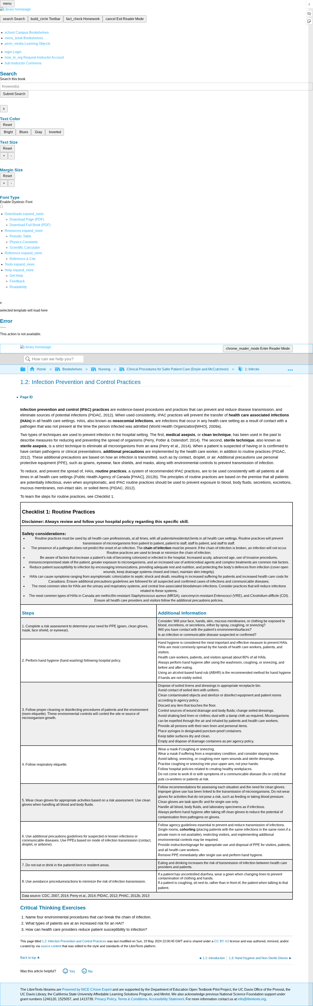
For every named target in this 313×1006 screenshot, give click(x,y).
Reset (7, 125)
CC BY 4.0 (221, 941)
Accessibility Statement (166, 999)
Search (28, 359)
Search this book (12, 79)
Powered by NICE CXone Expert (87, 989)
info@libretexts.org (251, 999)
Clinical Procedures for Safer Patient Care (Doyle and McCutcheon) (177, 369)
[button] (17, 281)
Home (41, 369)
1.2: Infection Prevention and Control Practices (74, 941)
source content (51, 946)
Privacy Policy (105, 999)
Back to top (28, 957)
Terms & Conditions (132, 999)
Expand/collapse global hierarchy (25, 369)
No (90, 971)
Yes (72, 971)
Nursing (104, 369)
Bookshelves (72, 369)
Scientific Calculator (25, 247)
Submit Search (14, 94)
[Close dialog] (3, 327)
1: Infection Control (259, 369)
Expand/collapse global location (290, 368)
